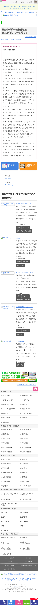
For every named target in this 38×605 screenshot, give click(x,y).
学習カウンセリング (8, 537)
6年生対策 (24, 438)
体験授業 (29, 2)
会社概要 (9, 561)
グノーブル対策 (26, 429)
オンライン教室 (26, 486)
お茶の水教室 (6, 463)
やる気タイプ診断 (7, 404)
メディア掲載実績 (9, 558)
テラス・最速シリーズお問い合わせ (28, 548)
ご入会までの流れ (26, 413)
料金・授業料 (6, 417)
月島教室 (24, 459)
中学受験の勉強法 (26, 499)
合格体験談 (20, 12)
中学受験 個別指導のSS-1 (9, 12)
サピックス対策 (7, 429)
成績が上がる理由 (26, 395)
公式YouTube (24, 512)
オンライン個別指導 (8, 409)
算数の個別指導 (26, 447)
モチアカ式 (16, 586)
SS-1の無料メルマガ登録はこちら (26, 385)
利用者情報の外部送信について (28, 565)
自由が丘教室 (6, 477)
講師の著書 (28, 558)
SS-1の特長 (14, 2)
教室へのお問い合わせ (25, 542)
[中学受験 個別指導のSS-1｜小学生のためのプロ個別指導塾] (3, 1)
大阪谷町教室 (6, 481)
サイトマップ (28, 569)
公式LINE (4, 512)
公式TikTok (23, 526)
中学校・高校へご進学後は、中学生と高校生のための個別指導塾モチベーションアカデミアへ (19, 579)
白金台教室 (24, 472)
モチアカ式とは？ (7, 400)
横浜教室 (24, 477)
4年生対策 (24, 443)
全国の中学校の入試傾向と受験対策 (11, 39)
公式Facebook (5, 526)
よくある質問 (6, 554)
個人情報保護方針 (9, 565)
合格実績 (21, 2)
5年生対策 (5, 443)
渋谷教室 (24, 468)
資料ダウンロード (6, 542)
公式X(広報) (23, 517)
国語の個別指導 (7, 447)
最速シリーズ (25, 409)
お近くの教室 (6, 459)
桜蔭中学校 (31, 12)
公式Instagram (5, 521)
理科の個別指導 (7, 452)
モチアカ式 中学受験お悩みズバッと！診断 (10, 494)
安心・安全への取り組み (9, 569)
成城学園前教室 (7, 472)
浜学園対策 (5, 434)
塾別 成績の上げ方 (8, 499)
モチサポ (24, 404)
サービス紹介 (25, 400)
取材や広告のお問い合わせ (6, 548)
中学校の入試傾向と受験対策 (9, 504)
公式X (3, 517)
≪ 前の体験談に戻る (30, 37)
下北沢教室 (5, 468)
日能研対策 (24, 434)
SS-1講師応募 (28, 561)
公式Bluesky (4, 530)
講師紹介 (5, 413)
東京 (26, 12)
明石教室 (5, 486)
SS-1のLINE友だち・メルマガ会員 (29, 494)
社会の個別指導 (26, 452)
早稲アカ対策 (6, 438)
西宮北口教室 (25, 481)
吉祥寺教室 (24, 463)
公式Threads (24, 521)
